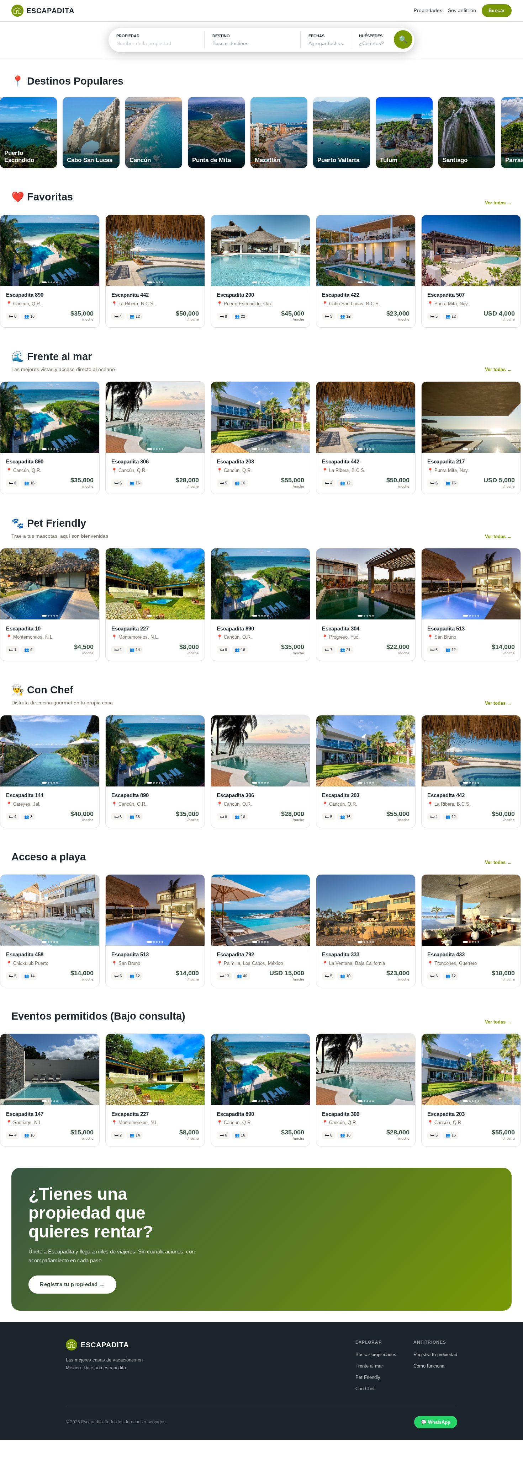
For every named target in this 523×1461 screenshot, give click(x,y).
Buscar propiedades (375, 1354)
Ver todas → (498, 202)
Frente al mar (369, 1366)
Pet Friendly (367, 1377)
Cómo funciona (428, 1366)
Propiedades (428, 10)
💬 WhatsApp (435, 1422)
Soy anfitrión (462, 10)
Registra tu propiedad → (72, 1284)
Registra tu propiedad (435, 1354)
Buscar (496, 10)
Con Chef (365, 1388)
